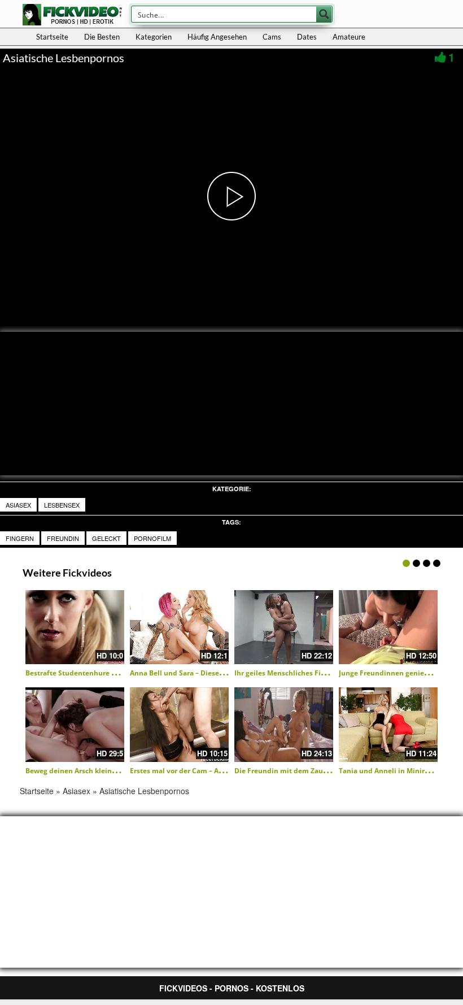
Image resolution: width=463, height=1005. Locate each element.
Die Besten (102, 36)
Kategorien (154, 36)
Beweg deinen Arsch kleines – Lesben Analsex (101, 771)
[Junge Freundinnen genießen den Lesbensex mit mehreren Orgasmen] (388, 627)
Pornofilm (152, 538)
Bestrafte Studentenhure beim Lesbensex (95, 673)
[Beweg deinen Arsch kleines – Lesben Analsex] (74, 724)
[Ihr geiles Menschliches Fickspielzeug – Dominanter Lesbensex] (283, 627)
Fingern (20, 538)
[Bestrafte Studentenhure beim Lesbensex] (74, 627)
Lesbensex (62, 504)
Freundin (63, 538)
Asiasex (18, 504)
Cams (272, 36)
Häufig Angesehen (217, 36)
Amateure (349, 36)
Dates (307, 36)
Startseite (52, 36)
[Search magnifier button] (324, 14)
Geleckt (106, 538)
